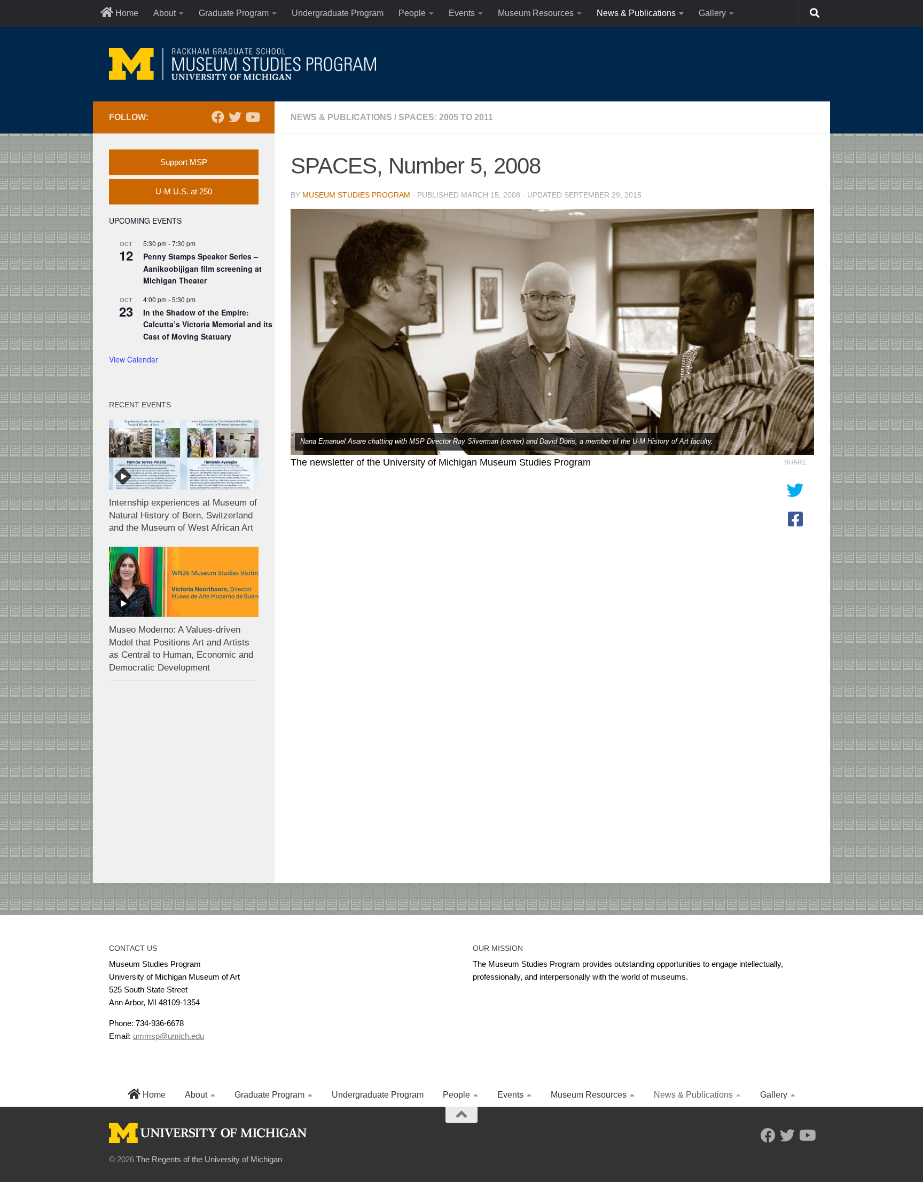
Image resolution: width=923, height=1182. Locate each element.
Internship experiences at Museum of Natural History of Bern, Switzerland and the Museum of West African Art (183, 515)
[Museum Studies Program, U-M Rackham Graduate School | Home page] (242, 64)
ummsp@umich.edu (168, 1036)
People (412, 13)
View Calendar (133, 359)
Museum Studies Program (356, 195)
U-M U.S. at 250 (183, 191)
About (164, 13)
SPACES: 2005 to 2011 (445, 117)
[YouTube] (252, 117)
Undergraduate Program (338, 13)
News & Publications (636, 13)
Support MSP (183, 162)
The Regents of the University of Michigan (209, 1159)
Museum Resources (536, 13)
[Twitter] (235, 117)
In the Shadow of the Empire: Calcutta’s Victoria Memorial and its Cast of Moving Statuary (207, 324)
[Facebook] (218, 117)
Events (462, 13)
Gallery (712, 13)
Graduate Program (234, 13)
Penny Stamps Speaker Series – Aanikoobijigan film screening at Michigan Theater (202, 268)
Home (125, 13)
